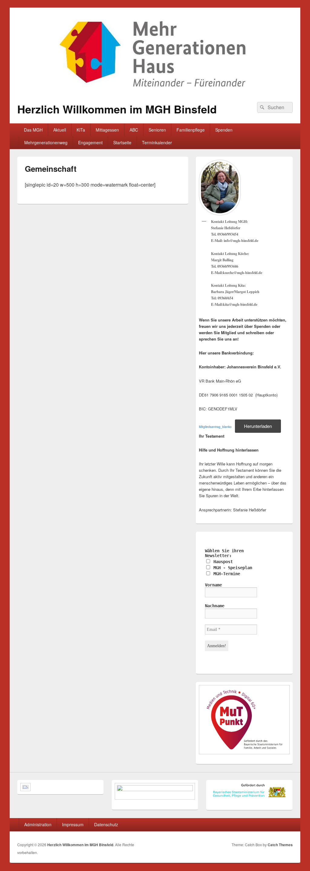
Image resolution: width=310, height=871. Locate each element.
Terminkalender (157, 142)
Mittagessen (107, 130)
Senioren (157, 130)
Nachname (214, 605)
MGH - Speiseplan (231, 567)
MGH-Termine (225, 573)
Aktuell (59, 130)
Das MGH (33, 130)
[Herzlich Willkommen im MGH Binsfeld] (155, 92)
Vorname (213, 584)
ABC (134, 130)
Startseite (122, 142)
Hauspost (222, 561)
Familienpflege (190, 130)
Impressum (73, 824)
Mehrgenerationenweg (46, 142)
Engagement (90, 142)
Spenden (223, 130)
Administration (37, 824)
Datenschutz (106, 824)
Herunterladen (258, 426)
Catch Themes (280, 844)
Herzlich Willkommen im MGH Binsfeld (117, 109)
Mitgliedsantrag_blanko (215, 426)
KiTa (81, 130)
